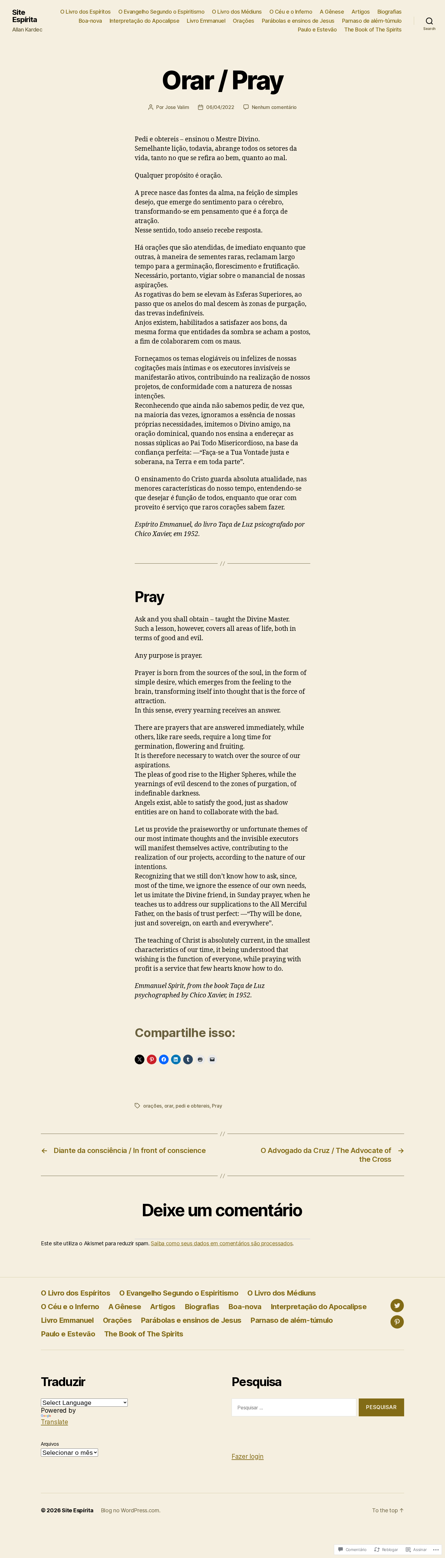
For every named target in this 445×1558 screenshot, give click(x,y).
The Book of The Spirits (373, 29)
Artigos (360, 11)
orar (168, 1106)
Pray (217, 1106)
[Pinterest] (397, 1322)
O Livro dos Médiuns (237, 11)
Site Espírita (24, 16)
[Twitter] (397, 1305)
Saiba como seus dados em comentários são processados (221, 1243)
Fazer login (248, 1456)
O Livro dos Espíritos (85, 11)
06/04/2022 (220, 107)
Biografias (389, 11)
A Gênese (332, 11)
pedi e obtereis (192, 1106)
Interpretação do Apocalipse (145, 21)
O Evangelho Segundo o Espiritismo (161, 11)
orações (152, 1106)
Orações (243, 21)
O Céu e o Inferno (290, 11)
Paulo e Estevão (317, 29)
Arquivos (50, 1444)
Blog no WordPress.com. (130, 1510)
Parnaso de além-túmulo (372, 21)
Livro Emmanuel (206, 21)
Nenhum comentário (274, 107)
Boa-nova (90, 21)
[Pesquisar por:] (292, 1408)
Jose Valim (177, 107)
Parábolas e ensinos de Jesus (298, 21)
